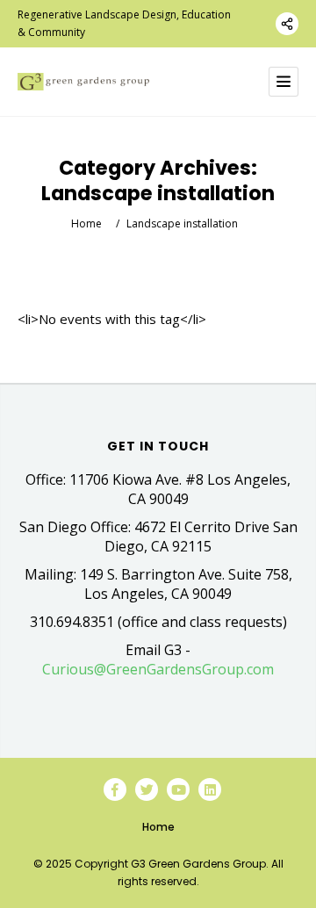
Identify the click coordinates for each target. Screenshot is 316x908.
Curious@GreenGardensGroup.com (158, 669)
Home (86, 223)
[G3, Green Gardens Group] (83, 82)
